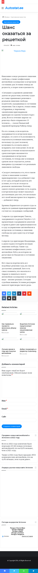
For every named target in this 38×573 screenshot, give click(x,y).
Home (7, 17)
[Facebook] (4, 293)
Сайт (4, 416)
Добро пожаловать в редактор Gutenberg (28, 350)
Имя (4, 400)
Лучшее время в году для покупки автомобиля (9, 351)
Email (5, 408)
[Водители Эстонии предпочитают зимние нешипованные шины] (28, 317)
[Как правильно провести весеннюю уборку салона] (10, 317)
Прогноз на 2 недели (27, 536)
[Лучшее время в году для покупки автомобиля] (10, 342)
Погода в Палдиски (17, 534)
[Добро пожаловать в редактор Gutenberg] (28, 342)
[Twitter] (9, 293)
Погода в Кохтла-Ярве (17, 528)
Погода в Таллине (18, 533)
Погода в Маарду (17, 529)
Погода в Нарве (17, 531)
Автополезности (18, 17)
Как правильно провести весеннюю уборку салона (9, 327)
